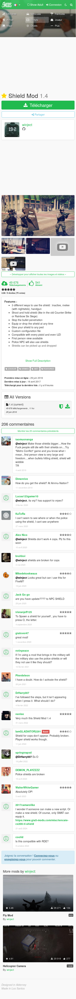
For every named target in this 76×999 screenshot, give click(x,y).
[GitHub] (24, 128)
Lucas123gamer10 (26, 496)
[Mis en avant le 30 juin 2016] (4, 96)
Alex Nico (21, 535)
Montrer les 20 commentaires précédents (38, 430)
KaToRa (20, 513)
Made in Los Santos (13, 988)
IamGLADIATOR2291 (28, 731)
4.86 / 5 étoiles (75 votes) (13, 293)
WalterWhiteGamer (27, 787)
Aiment (38, 285)
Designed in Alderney (13, 985)
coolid (19, 837)
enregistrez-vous (15, 859)
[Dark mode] (65, 4)
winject (27, 124)
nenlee (19, 714)
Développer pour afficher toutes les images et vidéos (38, 274)
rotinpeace (22, 650)
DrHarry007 (22, 693)
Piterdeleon (22, 675)
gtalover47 (22, 633)
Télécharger (40, 105)
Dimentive (21, 479)
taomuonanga (24, 439)
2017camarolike (25, 805)
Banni (45, 731)
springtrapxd (23, 752)
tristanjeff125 (23, 612)
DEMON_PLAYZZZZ (27, 770)
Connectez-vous (44, 855)
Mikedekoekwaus (26, 573)
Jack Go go (22, 594)
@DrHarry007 (23, 757)
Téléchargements (17, 285)
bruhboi (20, 556)
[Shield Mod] (38, 215)
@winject (21, 443)
